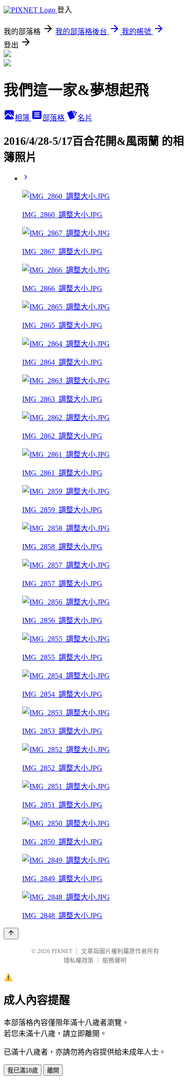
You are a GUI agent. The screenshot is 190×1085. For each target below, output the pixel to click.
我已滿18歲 (22, 1070)
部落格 (54, 118)
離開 (53, 1070)
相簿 (23, 118)
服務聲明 (114, 960)
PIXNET (62, 951)
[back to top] (11, 933)
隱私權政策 (79, 960)
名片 (84, 118)
